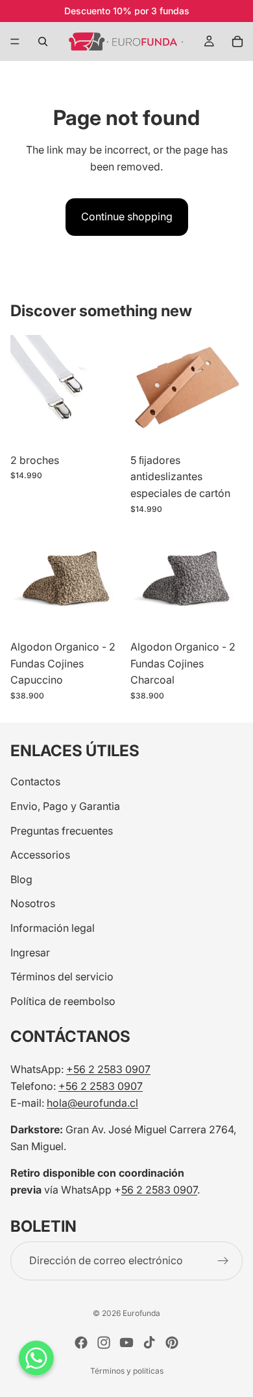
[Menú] (15, 41)
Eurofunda (141, 1313)
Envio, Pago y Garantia (65, 806)
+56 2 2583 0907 (108, 1069)
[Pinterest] (172, 1342)
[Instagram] (104, 1342)
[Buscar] (43, 41)
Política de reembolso (62, 1000)
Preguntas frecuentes (61, 830)
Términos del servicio (62, 976)
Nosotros (32, 903)
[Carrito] (237, 41)
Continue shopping (127, 216)
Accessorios (40, 854)
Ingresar (30, 951)
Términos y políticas (126, 1371)
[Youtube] (126, 1342)
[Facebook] (81, 1342)
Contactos (35, 781)
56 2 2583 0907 (159, 1189)
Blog (21, 878)
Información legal (52, 927)
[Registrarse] (223, 1261)
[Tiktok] (149, 1342)
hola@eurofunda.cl (92, 1102)
